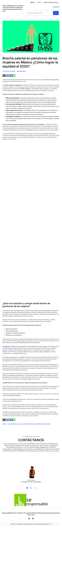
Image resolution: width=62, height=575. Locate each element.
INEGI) (5, 350)
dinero (4, 424)
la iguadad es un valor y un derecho (19, 424)
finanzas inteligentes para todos (40, 424)
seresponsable (21, 71)
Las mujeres (6, 346)
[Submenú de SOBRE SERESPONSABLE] (59, 2)
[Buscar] (56, 13)
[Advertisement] (31, 153)
